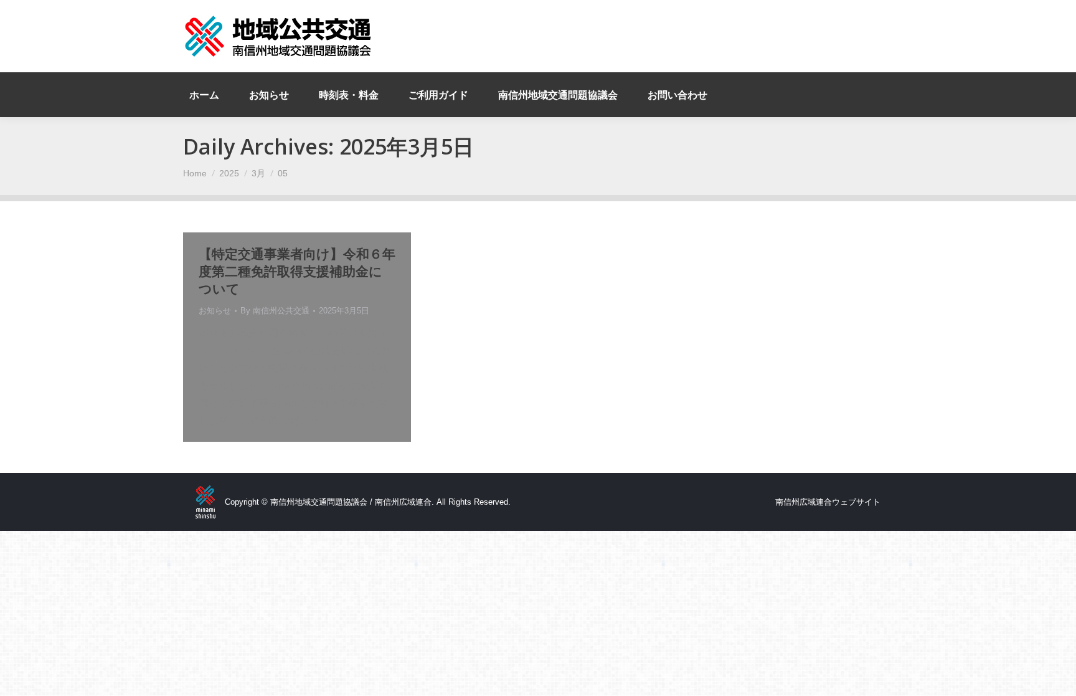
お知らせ (215, 310)
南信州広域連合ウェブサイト (827, 502)
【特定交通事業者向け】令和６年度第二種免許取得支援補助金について (297, 271)
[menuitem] (204, 94)
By (274, 310)
